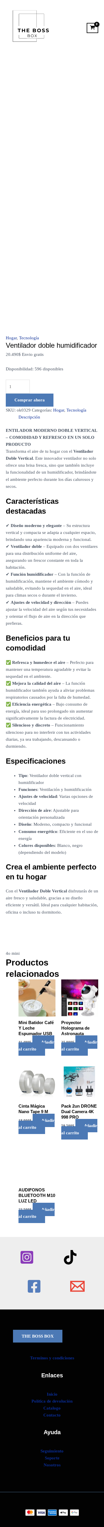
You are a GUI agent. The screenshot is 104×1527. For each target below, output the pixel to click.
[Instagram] (26, 1257)
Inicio (52, 1394)
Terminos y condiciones (52, 1358)
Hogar (11, 338)
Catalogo (52, 1408)
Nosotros (52, 1465)
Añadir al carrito (36, 1045)
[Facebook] (34, 1286)
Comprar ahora (29, 400)
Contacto (52, 1415)
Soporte (52, 1458)
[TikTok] (70, 1257)
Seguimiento (52, 1451)
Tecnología (29, 338)
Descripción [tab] (29, 417)
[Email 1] (77, 1286)
